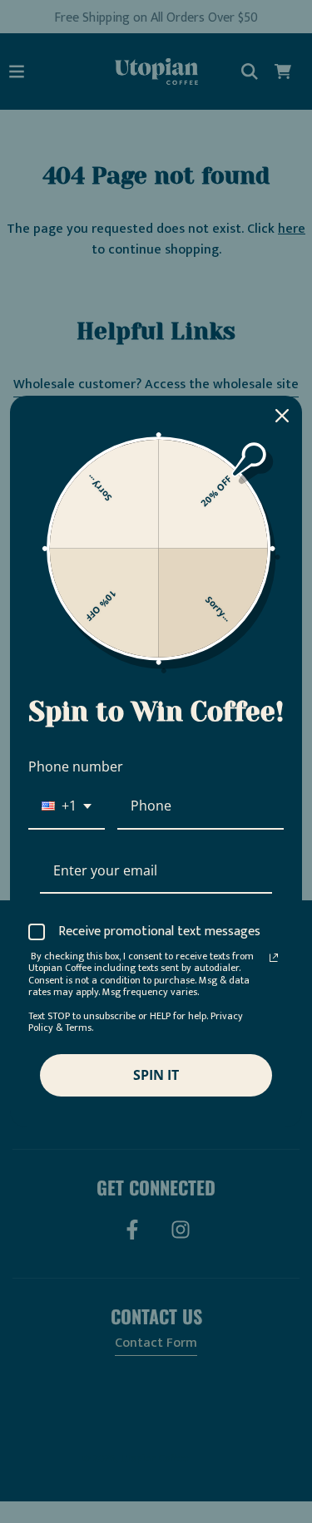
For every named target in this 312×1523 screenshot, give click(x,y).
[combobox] (66, 807)
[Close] (282, 416)
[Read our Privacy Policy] (274, 958)
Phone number (75, 766)
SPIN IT (156, 1075)
